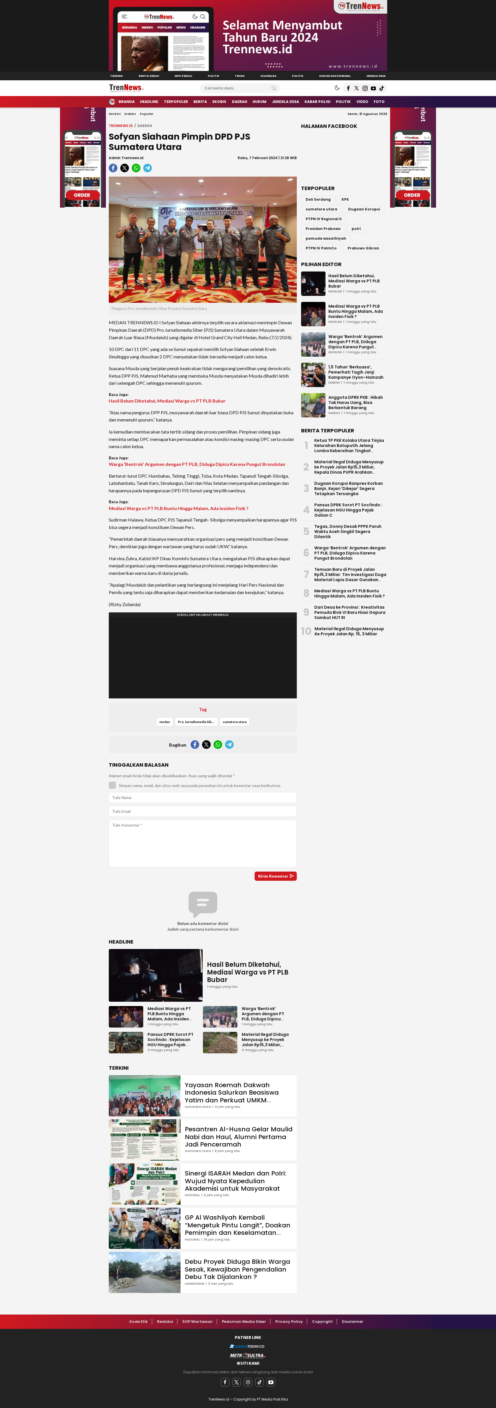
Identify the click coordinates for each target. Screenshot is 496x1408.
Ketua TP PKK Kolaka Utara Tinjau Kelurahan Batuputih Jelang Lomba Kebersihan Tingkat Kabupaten (349, 448)
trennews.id (121, 125)
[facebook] (225, 1382)
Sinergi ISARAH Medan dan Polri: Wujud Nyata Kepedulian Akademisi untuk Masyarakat (235, 1181)
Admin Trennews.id (126, 157)
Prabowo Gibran (363, 248)
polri (356, 228)
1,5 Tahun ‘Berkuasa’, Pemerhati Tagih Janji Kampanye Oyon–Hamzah (355, 372)
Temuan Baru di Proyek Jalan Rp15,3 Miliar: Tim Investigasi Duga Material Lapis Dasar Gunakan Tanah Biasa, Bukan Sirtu (350, 577)
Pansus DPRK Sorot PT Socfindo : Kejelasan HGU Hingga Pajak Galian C (170, 1042)
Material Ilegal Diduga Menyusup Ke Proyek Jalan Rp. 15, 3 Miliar (349, 631)
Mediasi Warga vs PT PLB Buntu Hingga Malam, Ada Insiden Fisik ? (179, 508)
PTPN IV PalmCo (321, 248)
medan (164, 722)
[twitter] (236, 1382)
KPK (345, 199)
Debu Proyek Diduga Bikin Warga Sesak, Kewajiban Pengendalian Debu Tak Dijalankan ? (237, 1269)
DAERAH (144, 125)
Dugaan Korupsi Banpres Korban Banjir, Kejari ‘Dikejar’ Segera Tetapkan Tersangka (348, 489)
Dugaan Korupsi (364, 209)
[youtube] (271, 1382)
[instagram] (248, 1382)
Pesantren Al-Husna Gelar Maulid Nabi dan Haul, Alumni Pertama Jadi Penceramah (238, 1137)
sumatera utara (235, 722)
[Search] (274, 88)
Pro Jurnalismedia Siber (196, 722)
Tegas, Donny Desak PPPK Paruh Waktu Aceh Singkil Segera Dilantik (347, 532)
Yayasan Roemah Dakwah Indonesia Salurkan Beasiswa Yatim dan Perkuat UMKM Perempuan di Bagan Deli (232, 1096)
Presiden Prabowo (323, 228)
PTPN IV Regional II (324, 218)
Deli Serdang (318, 199)
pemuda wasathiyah (326, 238)
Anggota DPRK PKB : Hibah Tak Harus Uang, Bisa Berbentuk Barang (355, 403)
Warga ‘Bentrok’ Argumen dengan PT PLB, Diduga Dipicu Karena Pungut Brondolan (197, 464)
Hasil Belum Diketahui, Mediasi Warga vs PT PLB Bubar (167, 400)
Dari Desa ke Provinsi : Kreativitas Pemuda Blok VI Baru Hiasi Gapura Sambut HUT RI (349, 612)
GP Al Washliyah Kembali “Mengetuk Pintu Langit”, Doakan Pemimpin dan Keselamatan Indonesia (237, 1229)
